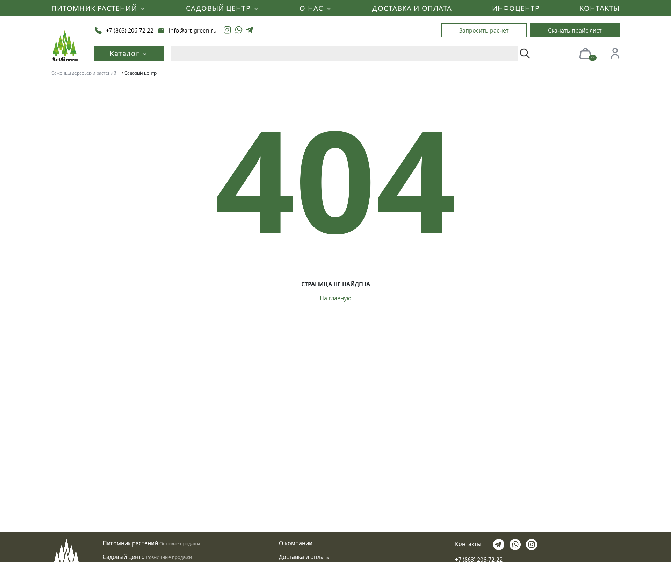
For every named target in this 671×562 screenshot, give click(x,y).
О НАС (312, 8)
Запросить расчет (484, 30)
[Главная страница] (64, 45)
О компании (295, 543)
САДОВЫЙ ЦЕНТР (219, 8)
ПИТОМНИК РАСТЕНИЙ (95, 8)
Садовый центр (124, 557)
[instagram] (227, 30)
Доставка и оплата (304, 557)
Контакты (468, 544)
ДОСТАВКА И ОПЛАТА (412, 8)
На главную (335, 298)
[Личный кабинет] (615, 53)
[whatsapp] (239, 30)
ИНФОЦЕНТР (516, 8)
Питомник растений (130, 543)
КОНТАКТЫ (599, 8)
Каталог (126, 53)
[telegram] (249, 30)
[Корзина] (585, 53)
